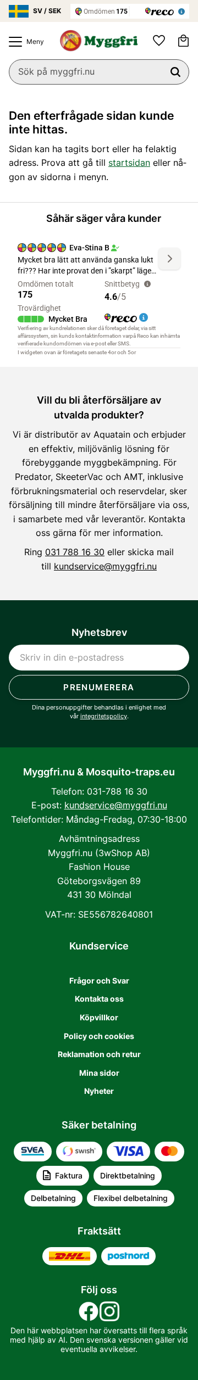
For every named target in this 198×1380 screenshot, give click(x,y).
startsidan (129, 162)
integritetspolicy (103, 716)
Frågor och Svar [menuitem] (99, 980)
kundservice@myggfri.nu (105, 566)
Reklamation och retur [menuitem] (99, 1054)
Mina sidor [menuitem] (99, 1072)
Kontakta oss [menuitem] (99, 998)
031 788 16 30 (75, 551)
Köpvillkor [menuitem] (99, 1017)
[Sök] (175, 72)
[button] (23, 42)
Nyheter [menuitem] (99, 1091)
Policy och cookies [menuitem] (99, 1036)
